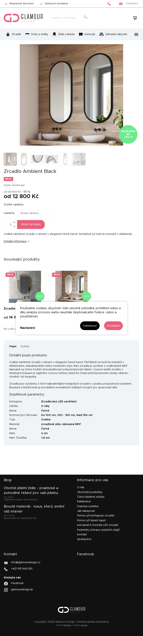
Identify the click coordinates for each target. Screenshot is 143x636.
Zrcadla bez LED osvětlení (59, 401)
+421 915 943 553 (21, 568)
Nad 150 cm (85, 415)
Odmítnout (90, 325)
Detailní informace (15, 241)
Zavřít (27, 253)
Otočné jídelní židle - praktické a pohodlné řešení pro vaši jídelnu (31, 490)
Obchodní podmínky (89, 492)
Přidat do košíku (31, 224)
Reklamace (84, 501)
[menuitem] (13, 34)
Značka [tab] (24, 346)
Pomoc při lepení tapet (91, 520)
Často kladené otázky (90, 497)
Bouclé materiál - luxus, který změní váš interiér (34, 509)
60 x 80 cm (11, 329)
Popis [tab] (13, 346)
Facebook (17, 583)
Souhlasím (113, 325)
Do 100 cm (48, 415)
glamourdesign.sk (22, 589)
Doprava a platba (87, 506)
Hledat (88, 21)
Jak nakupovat (86, 511)
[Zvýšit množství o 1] (14, 222)
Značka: (14, 185)
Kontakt (82, 534)
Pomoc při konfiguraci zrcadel (95, 515)
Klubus (84, 625)
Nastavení (27, 327)
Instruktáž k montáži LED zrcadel (97, 525)
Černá (45, 410)
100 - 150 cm (66, 415)
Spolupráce (84, 539)
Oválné (46, 419)
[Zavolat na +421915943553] (110, 3)
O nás (80, 487)
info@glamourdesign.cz (25, 562)
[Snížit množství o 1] (14, 227)
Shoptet (67, 625)
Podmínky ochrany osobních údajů (98, 530)
